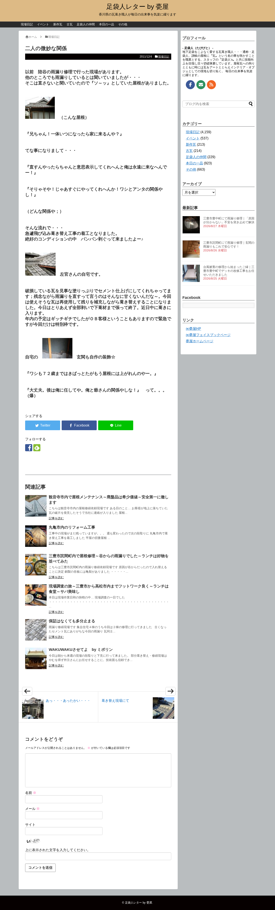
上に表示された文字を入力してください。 (57, 850)
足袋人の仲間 (86, 24)
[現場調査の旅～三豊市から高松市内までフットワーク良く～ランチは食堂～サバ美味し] (36, 595)
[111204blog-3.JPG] (40, 117)
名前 (30, 793)
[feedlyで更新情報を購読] (36, 447)
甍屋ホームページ (199, 341)
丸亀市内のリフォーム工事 (72, 527)
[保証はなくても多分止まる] (36, 630)
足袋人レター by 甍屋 (137, 6)
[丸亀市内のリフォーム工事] (36, 536)
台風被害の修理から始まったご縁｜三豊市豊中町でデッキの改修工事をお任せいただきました (228, 270)
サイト (30, 824)
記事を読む (56, 518)
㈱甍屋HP (193, 328)
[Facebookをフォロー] (28, 447)
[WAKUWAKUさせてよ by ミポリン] (36, 658)
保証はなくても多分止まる (72, 621)
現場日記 (27, 24)
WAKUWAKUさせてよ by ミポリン (81, 649)
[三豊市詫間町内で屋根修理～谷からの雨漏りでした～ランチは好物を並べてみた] (36, 564)
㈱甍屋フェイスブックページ (208, 335)
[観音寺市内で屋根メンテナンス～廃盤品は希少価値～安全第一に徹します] (36, 506)
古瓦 (70, 24)
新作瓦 (57, 24)
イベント (43, 24)
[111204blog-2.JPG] (57, 357)
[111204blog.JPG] (40, 274)
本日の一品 (106, 24)
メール (32, 809)
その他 (122, 24)
